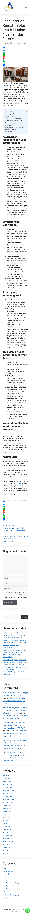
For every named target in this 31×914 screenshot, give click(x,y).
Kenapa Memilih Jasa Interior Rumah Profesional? (14, 128)
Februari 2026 (7, 784)
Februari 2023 (7, 832)
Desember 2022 (8, 838)
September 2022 (8, 847)
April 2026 (6, 778)
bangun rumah (10, 525)
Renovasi (6, 901)
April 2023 (6, 826)
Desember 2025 (8, 790)
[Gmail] (15, 57)
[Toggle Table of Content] (25, 111)
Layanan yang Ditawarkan (13, 118)
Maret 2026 (7, 781)
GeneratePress (15, 911)
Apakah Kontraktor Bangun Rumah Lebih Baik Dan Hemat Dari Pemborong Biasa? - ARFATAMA (14, 725)
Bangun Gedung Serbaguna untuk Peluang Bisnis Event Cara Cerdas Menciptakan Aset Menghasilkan (14, 662)
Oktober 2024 (7, 802)
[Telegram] (15, 60)
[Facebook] (15, 48)
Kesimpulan (8, 132)
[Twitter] (15, 51)
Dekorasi (6, 874)
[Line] (15, 62)
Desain (5, 877)
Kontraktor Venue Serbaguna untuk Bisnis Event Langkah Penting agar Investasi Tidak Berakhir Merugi (15, 635)
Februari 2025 (7, 793)
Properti (5, 898)
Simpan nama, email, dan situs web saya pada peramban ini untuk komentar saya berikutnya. (15, 595)
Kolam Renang (7, 892)
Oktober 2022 (7, 844)
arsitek (5, 868)
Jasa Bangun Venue (9, 889)
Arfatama (17, 483)
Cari (4, 614)
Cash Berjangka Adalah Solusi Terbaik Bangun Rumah (14, 757)
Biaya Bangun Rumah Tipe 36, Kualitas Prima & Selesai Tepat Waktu (14, 745)
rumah (10, 83)
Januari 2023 (7, 835)
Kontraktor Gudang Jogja (11, 895)
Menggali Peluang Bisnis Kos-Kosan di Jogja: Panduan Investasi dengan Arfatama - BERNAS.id (15, 710)
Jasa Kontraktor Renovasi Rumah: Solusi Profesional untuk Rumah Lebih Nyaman (15, 538)
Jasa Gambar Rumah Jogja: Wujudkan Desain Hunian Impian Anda (14, 530)
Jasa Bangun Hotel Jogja (11, 883)
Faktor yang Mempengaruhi (13, 120)
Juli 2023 (6, 817)
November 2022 (8, 841)
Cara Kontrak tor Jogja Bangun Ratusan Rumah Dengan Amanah (14, 700)
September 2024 (8, 805)
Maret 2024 (7, 808)
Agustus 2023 (7, 814)
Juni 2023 (6, 820)
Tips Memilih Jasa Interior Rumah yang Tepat (15, 124)
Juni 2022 (6, 853)
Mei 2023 (6, 823)
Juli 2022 (6, 850)
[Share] (15, 65)
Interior (5, 880)
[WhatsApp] (15, 54)
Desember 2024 (8, 799)
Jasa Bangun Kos (8, 886)
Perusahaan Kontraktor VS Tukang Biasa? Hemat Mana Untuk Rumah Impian (15, 733)
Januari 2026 (7, 787)
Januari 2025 (7, 796)
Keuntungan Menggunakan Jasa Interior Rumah (15, 115)
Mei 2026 (6, 775)
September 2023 (8, 811)
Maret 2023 (7, 829)
